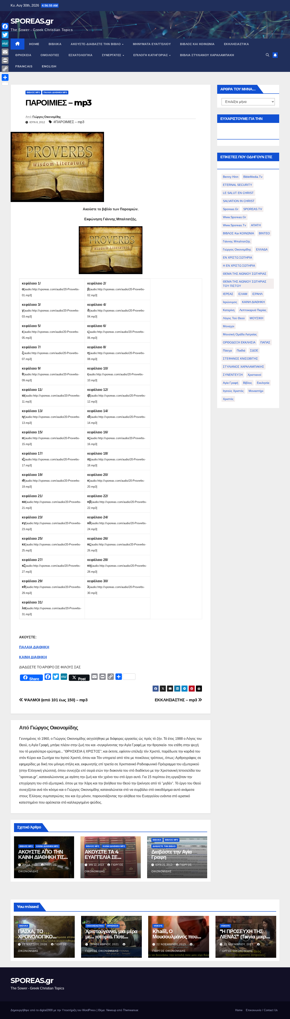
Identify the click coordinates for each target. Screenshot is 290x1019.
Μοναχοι (228, 326)
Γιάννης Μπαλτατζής (236, 241)
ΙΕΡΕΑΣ (228, 294)
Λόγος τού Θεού (234, 318)
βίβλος (247, 382)
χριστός (228, 399)
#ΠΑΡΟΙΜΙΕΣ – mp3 (68, 122)
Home (238, 1010)
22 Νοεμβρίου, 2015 (171, 944)
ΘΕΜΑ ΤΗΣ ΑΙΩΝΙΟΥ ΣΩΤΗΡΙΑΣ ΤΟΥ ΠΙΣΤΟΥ (244, 283)
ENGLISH (49, 66)
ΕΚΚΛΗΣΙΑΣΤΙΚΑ (236, 44)
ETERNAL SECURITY (237, 184)
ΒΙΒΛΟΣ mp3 (33, 92)
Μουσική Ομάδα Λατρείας (240, 334)
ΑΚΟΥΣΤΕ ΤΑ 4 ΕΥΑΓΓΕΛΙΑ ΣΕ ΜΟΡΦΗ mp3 (101, 857)
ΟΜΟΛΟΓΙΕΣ (50, 55)
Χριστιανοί (254, 374)
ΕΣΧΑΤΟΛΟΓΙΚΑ (81, 55)
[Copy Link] (5, 69)
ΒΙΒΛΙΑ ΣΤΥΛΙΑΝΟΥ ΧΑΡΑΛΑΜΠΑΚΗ (207, 55)
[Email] (5, 52)
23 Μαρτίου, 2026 (35, 944)
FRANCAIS (23, 66)
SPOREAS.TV (252, 209)
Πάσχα (227, 350)
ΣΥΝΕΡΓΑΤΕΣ (112, 55)
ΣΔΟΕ (254, 350)
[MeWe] (5, 43)
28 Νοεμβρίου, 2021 (104, 944)
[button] (267, 55)
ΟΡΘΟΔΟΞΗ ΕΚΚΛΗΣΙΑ (239, 342)
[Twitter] (5, 35)
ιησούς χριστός (233, 391)
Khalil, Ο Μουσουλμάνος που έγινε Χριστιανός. (174, 936)
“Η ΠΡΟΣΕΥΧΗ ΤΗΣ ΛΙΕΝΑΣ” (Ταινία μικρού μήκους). (246, 936)
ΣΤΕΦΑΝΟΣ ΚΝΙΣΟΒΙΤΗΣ (240, 358)
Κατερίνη (229, 310)
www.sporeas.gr (234, 217)
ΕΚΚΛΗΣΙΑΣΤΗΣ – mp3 (176, 700)
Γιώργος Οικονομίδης (46, 117)
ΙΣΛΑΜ (242, 294)
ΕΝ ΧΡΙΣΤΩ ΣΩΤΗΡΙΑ (237, 257)
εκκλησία (263, 382)
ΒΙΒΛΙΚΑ (55, 44)
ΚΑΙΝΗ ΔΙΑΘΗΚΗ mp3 (47, 846)
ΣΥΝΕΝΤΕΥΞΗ (233, 374)
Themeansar (130, 1010)
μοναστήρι (256, 391)
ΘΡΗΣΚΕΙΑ (23, 55)
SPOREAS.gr (32, 21)
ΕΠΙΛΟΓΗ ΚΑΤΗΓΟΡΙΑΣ (151, 55)
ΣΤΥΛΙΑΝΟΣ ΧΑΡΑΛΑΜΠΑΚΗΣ (243, 366)
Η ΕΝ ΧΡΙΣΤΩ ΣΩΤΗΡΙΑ (239, 265)
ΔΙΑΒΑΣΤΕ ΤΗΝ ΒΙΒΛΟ (164, 846)
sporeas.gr (230, 209)
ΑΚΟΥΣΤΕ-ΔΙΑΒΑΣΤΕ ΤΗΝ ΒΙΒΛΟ (96, 44)
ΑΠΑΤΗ (256, 225)
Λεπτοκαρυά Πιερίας (252, 310)
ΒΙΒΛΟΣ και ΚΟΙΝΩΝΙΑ (197, 44)
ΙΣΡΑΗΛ (257, 294)
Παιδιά (241, 350)
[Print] (5, 60)
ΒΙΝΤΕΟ (264, 233)
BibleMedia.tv (252, 176)
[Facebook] (5, 26)
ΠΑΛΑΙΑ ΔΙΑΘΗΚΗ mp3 (55, 92)
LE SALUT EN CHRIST (238, 193)
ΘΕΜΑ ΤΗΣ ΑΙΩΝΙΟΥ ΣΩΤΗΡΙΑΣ (244, 273)
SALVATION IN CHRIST (239, 201)
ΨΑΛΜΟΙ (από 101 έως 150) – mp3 (55, 700)
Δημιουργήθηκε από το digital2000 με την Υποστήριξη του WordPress (54, 1010)
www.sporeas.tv (234, 225)
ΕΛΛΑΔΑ (261, 249)
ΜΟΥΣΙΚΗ (256, 318)
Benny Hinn (230, 176)
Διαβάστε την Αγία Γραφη (171, 854)
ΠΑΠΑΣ (265, 342)
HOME (34, 44)
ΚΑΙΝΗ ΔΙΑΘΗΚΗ (253, 302)
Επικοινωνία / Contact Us (262, 1010)
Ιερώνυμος (230, 302)
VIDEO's (158, 926)
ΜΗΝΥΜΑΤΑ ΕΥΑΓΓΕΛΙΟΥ (152, 44)
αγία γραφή (230, 382)
